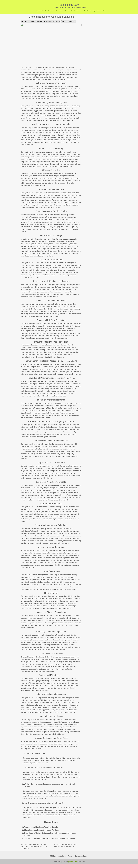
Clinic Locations (103, 15)
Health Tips (101, 18)
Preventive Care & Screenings (86, 11)
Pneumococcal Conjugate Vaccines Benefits (41, 827)
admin (25, 21)
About (32, 11)
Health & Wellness (53, 21)
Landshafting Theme (60, 862)
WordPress (81, 862)
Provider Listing (102, 11)
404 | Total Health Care (57, 856)
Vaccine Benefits (69, 21)
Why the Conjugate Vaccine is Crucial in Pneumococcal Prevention (49, 838)
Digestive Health (41, 11)
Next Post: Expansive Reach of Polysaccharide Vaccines (65, 845)
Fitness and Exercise (55, 11)
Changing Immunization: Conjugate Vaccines (41, 830)
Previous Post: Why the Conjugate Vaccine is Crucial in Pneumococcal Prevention (34, 846)
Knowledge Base (81, 856)
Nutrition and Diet (69, 11)
